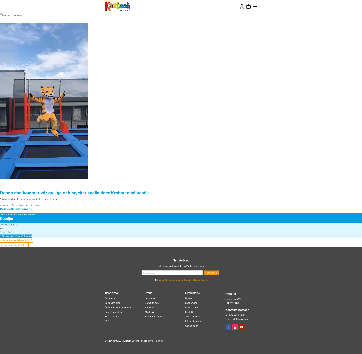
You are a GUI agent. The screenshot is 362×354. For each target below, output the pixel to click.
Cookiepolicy (191, 326)
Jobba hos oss (192, 316)
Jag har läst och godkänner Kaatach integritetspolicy (183, 279)
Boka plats (110, 298)
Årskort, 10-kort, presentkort (118, 307)
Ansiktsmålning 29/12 (14, 245)
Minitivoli (149, 312)
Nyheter (189, 298)
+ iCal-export (25, 236)
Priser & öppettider (114, 312)
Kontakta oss (191, 312)
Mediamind (157, 340)
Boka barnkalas (112, 303)
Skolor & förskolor (154, 316)
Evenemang (191, 303)
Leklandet (150, 298)
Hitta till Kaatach (113, 316)
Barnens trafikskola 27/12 (16, 240)
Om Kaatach (191, 307)
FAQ (107, 321)
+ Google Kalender (9, 236)
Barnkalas (150, 307)
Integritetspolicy (193, 321)
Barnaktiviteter (152, 303)
